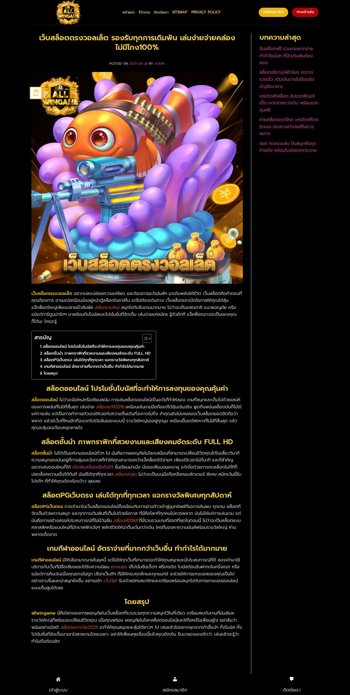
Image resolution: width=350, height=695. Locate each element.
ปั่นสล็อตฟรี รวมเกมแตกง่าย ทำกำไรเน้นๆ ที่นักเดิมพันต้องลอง (286, 55)
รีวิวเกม (144, 12)
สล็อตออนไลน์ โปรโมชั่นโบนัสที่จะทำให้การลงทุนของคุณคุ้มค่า (93, 346)
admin (159, 63)
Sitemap (180, 12)
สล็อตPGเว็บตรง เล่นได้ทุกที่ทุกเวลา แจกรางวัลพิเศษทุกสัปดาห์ (96, 360)
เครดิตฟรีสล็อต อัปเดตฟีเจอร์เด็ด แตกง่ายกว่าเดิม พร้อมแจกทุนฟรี (289, 103)
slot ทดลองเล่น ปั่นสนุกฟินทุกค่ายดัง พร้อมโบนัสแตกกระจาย (287, 147)
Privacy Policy (206, 12)
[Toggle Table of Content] (144, 338)
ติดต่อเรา (161, 12)
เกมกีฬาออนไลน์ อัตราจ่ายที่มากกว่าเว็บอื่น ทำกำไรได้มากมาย (94, 366)
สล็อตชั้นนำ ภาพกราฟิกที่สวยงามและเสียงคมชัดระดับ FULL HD (97, 353)
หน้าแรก (128, 12)
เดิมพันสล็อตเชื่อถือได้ (92, 467)
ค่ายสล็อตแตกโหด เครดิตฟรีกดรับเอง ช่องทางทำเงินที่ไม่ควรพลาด (289, 126)
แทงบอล (119, 567)
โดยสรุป (50, 373)
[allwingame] (72, 12)
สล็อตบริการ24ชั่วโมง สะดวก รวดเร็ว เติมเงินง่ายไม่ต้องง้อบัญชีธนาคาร (286, 79)
